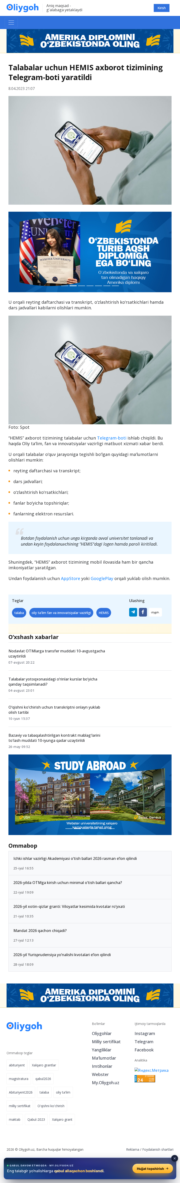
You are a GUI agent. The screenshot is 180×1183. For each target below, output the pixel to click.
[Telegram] (133, 612)
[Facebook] (143, 612)
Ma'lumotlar (104, 1058)
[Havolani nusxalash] (155, 612)
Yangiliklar (101, 1050)
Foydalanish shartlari (157, 1149)
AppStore (70, 578)
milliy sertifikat (19, 1106)
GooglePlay (102, 578)
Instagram (145, 1033)
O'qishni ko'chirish (51, 1106)
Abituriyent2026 (21, 1092)
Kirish (162, 8)
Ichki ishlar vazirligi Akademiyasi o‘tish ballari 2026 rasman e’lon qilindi (75, 858)
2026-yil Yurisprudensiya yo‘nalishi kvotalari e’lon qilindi (62, 954)
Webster (100, 1074)
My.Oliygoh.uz (105, 1082)
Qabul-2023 (36, 1119)
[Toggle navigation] (11, 22)
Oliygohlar (102, 1033)
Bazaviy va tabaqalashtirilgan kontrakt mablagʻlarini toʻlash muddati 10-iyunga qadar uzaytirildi (54, 738)
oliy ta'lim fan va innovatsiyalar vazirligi (61, 612)
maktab (14, 1119)
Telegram (144, 1041)
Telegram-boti (111, 438)
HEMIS (104, 612)
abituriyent (17, 1065)
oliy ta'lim (63, 1092)
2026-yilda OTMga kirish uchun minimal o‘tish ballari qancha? (67, 882)
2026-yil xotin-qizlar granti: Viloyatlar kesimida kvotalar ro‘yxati (69, 906)
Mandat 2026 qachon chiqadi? (40, 930)
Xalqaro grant (62, 1119)
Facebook (144, 1050)
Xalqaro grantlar (44, 1065)
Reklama (132, 1149)
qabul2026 (43, 1078)
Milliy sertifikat (106, 1041)
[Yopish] (174, 1158)
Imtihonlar (102, 1066)
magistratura (18, 1078)
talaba (19, 612)
